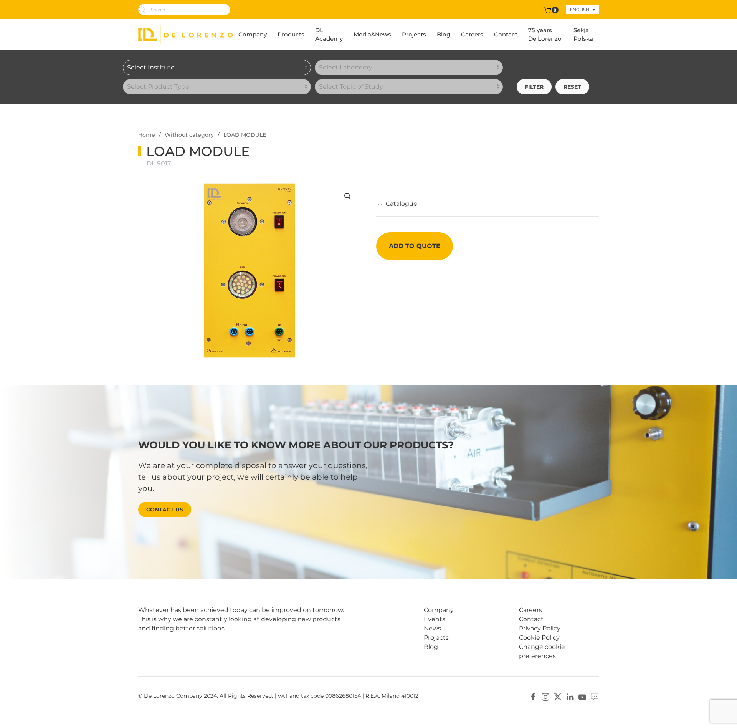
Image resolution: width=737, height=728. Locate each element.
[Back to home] (185, 34)
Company (252, 34)
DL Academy (329, 34)
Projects (414, 34)
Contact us (164, 509)
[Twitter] (558, 696)
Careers (472, 34)
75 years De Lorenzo (545, 34)
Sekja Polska (583, 34)
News (432, 628)
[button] (348, 196)
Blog (443, 34)
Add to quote (414, 246)
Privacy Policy (539, 628)
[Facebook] (533, 696)
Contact (505, 34)
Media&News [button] (372, 34)
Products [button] (291, 34)
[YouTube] (582, 696)
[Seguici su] (594, 696)
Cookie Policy (539, 637)
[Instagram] (545, 696)
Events (434, 619)
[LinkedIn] (570, 696)
